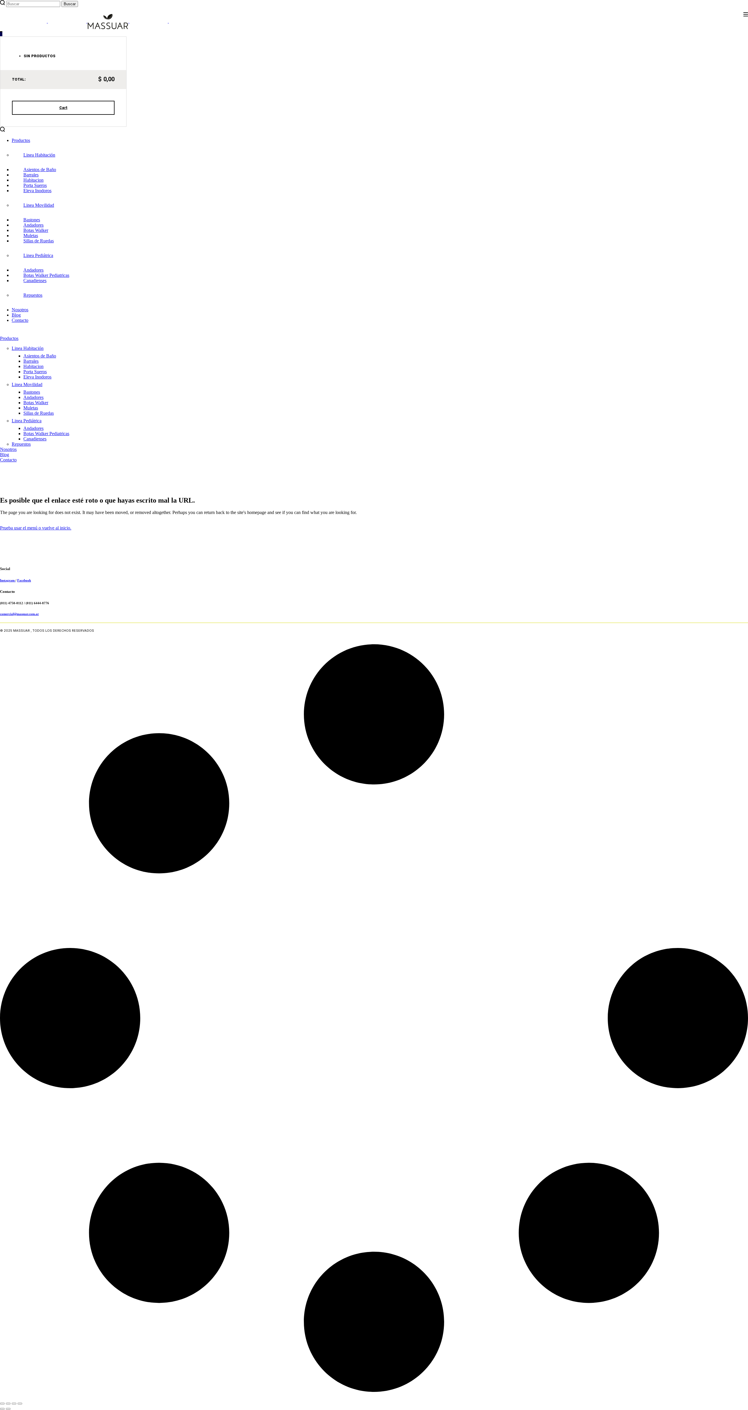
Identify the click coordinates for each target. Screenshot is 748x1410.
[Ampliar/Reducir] (2, 1403)
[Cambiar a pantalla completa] (8, 1403)
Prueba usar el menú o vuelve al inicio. (35, 527)
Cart (63, 107)
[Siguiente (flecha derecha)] (8, 1409)
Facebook (24, 580)
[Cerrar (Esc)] (20, 1403)
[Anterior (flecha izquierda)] (2, 1409)
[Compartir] (14, 1403)
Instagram (7, 580)
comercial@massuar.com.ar (19, 614)
